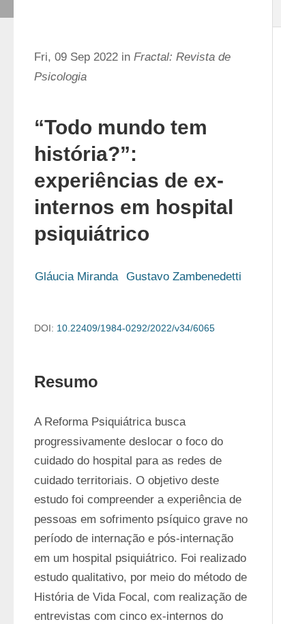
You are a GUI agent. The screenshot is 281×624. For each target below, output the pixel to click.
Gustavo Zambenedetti (183, 276)
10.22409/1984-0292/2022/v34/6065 (136, 328)
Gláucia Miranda (76, 276)
